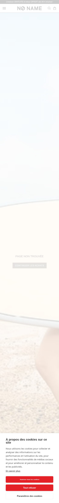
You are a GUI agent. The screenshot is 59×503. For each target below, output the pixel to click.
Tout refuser (29, 487)
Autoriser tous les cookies (29, 479)
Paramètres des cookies (29, 496)
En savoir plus (13, 470)
